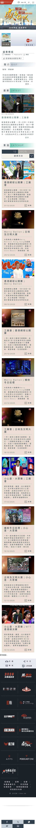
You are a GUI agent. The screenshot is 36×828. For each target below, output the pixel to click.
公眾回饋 (29, 666)
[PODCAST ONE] (26, 757)
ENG (22, 2)
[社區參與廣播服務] (26, 716)
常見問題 (24, 784)
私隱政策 (8, 787)
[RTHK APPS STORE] (9, 757)
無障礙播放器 (22, 787)
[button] (18, 103)
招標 (26, 782)
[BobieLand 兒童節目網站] (26, 689)
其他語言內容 (16, 789)
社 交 (29, 661)
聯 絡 (11, 665)
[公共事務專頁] (9, 716)
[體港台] (26, 675)
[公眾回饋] (23, 666)
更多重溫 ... (4, 655)
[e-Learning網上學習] (26, 703)
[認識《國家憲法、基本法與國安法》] (26, 730)
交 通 (11, 661)
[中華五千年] (9, 771)
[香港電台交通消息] (6, 661)
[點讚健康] (9, 689)
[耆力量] (9, 744)
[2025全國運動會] (9, 675)
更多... (28, 84)
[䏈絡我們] (6, 665)
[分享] (24, 661)
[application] (18, 103)
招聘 (17, 782)
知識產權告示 (10, 784)
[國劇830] (9, 703)
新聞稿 (7, 782)
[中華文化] (9, 730)
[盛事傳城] (26, 744)
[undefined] (18, 2)
